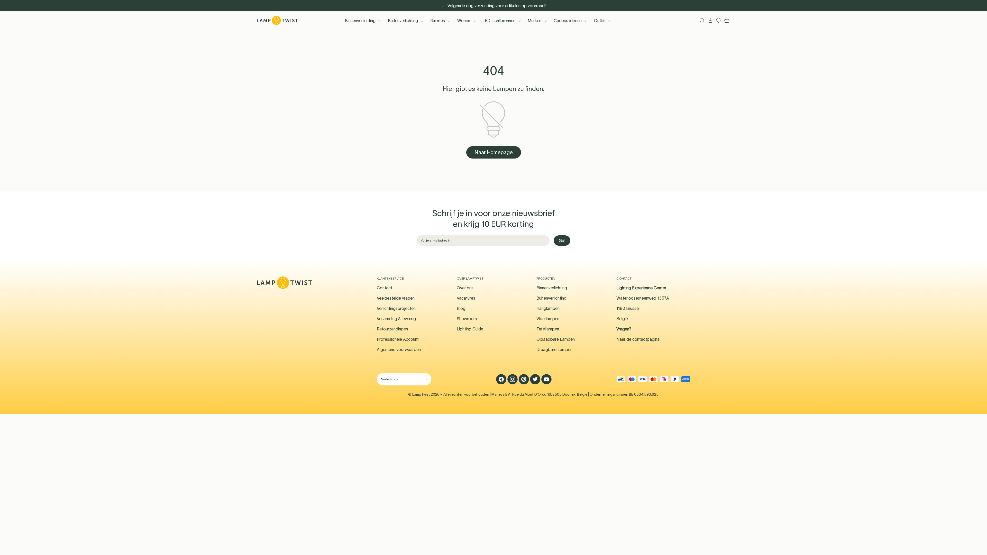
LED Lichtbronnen (498, 20)
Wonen (463, 20)
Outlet (600, 20)
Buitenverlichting (403, 20)
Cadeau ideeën (568, 20)
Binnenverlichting (360, 20)
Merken (534, 20)
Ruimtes (437, 20)
